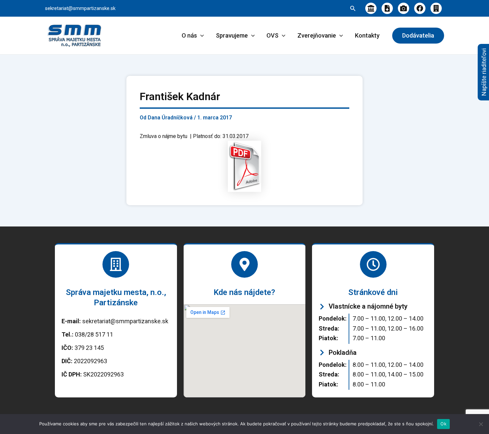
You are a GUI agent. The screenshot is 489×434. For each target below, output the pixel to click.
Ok (443, 423)
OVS (272, 35)
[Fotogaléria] (403, 8)
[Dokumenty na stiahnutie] (387, 8)
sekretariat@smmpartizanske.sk (80, 8)
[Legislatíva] (371, 8)
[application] (200, 35)
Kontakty (367, 35)
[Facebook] (419, 8)
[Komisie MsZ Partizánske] (436, 8)
